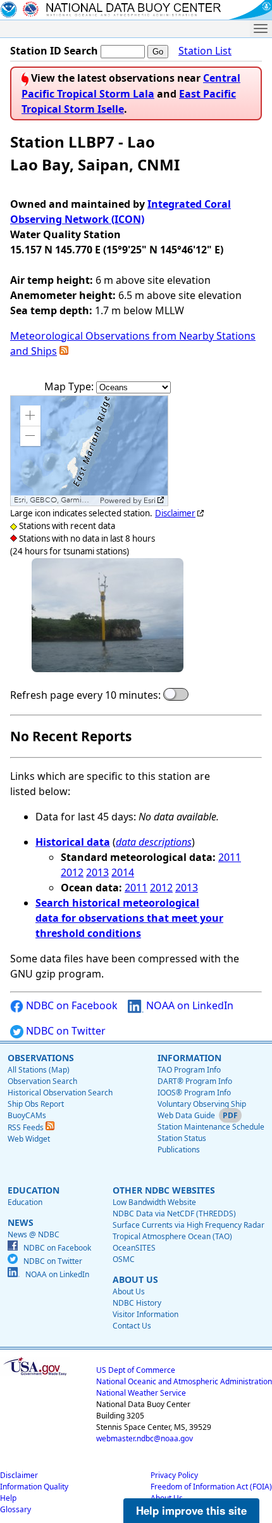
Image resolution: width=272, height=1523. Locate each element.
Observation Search (42, 1081)
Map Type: (70, 386)
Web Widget (29, 1138)
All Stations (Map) (39, 1069)
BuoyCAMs (27, 1115)
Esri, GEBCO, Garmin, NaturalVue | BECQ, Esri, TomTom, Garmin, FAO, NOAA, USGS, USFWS (55, 500)
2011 (229, 857)
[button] (30, 415)
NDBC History (137, 1302)
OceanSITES (134, 1247)
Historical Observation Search (60, 1092)
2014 (122, 872)
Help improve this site (191, 1510)
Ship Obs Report (36, 1104)
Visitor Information (145, 1314)
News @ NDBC (33, 1234)
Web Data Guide (186, 1115)
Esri (150, 500)
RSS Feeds (27, 1127)
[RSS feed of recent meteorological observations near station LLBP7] (63, 351)
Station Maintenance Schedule (211, 1126)
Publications (179, 1149)
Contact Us (132, 1325)
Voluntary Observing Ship (202, 1104)
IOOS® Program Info (194, 1092)
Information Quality (34, 1486)
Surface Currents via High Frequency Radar (188, 1225)
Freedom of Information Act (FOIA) (211, 1486)
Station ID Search (54, 51)
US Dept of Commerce (135, 1370)
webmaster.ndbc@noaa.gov (144, 1438)
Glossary (15, 1509)
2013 (97, 872)
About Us (129, 1291)
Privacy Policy (174, 1475)
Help (8, 1498)
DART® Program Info (195, 1081)
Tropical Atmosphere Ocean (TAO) (172, 1236)
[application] (89, 451)
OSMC (124, 1259)
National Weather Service (141, 1392)
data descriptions (154, 842)
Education (25, 1202)
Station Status (182, 1138)
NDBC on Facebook (70, 1005)
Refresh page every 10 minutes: (85, 695)
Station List (205, 51)
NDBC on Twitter (64, 1031)
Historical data (72, 842)
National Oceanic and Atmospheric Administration (184, 1381)
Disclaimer (175, 513)
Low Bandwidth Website (154, 1202)
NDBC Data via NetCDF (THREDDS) (174, 1213)
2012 (72, 872)
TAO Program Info (189, 1069)
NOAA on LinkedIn (188, 1005)
